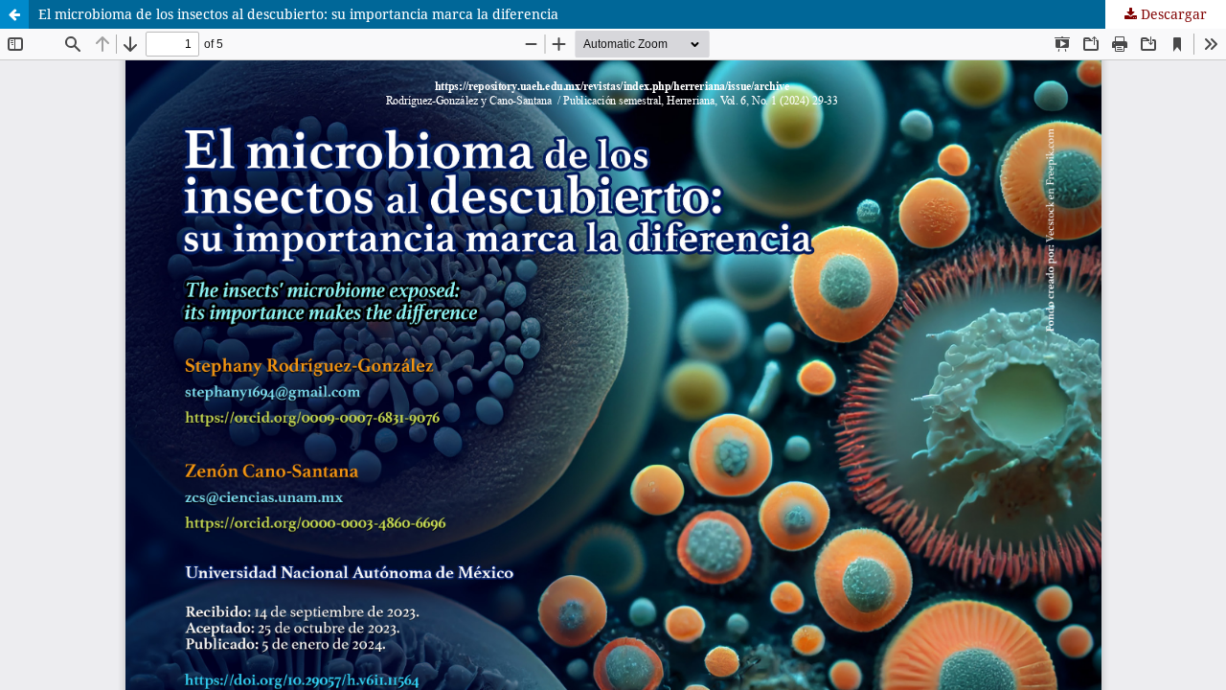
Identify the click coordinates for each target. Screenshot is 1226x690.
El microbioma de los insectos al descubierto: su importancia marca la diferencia (298, 14)
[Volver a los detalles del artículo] (14, 14)
